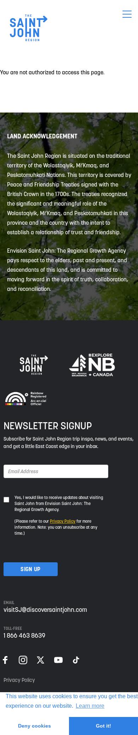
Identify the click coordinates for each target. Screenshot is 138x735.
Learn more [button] (90, 706)
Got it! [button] (103, 726)
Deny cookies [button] (34, 726)
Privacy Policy (62, 521)
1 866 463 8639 (24, 635)
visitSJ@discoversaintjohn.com (45, 609)
